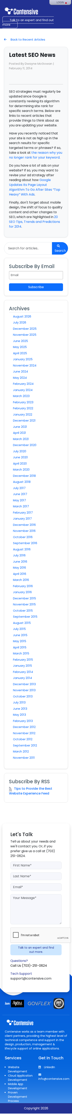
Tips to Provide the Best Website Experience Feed (30, 791)
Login (60, 2)
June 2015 (20, 635)
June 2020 (20, 457)
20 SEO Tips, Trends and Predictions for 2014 (34, 222)
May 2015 (19, 641)
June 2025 (20, 341)
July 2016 (19, 555)
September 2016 (25, 543)
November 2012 (24, 733)
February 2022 (23, 408)
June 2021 (20, 427)
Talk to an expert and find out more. (36, 950)
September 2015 (25, 616)
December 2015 (24, 598)
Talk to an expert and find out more (28, 22)
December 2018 (24, 476)
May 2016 (19, 567)
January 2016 (22, 592)
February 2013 (23, 721)
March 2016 (21, 580)
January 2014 (22, 678)
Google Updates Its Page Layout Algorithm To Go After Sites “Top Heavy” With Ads (34, 187)
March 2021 (21, 439)
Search (60, 250)
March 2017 (21, 506)
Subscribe (36, 287)
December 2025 (25, 329)
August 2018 (22, 482)
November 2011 (24, 758)
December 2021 (24, 420)
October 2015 (23, 610)
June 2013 (20, 708)
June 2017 (20, 494)
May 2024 (20, 378)
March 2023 (21, 396)
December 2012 (24, 727)
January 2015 (22, 665)
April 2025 (20, 353)
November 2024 (24, 365)
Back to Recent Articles (27, 39)
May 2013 (19, 715)
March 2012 (21, 751)
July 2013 (19, 702)
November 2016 (24, 531)
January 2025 (23, 359)
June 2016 (20, 561)
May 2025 (20, 347)
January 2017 (22, 518)
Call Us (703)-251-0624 (28, 965)
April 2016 (19, 574)
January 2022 (22, 414)
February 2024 (23, 384)
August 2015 (22, 623)
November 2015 (24, 604)
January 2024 (23, 390)
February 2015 (23, 659)
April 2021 (19, 433)
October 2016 (23, 537)
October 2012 (22, 739)
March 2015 (21, 653)
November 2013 (24, 690)
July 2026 (19, 322)
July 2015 (19, 629)
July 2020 (19, 451)
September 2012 (25, 745)
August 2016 (22, 549)
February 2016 (23, 586)
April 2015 (19, 647)
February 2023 (23, 402)
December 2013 (24, 684)
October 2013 (23, 696)
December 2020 (24, 445)
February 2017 (23, 512)
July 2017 (19, 488)
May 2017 (19, 500)
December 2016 (24, 525)
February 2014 (23, 672)
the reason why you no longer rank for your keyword (35, 155)
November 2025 (24, 335)
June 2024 (20, 371)
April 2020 (20, 463)
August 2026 (22, 316)
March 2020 (21, 469)
